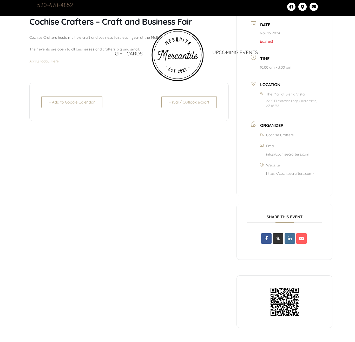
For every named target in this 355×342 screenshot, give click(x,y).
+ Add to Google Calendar (72, 102)
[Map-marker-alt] (302, 7)
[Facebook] (291, 7)
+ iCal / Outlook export (189, 102)
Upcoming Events (235, 52)
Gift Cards (129, 53)
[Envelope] (314, 7)
